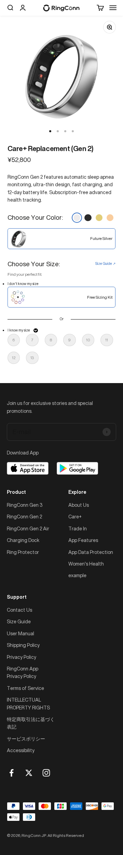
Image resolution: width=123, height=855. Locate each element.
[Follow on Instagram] (46, 772)
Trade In (77, 528)
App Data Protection (90, 552)
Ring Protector (23, 552)
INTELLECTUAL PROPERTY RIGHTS (28, 703)
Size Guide (19, 621)
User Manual (20, 633)
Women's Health (86, 563)
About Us (78, 504)
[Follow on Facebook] (11, 772)
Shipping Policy (23, 645)
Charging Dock (23, 540)
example (77, 575)
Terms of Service (25, 688)
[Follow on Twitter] (28, 772)
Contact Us (19, 609)
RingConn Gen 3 (24, 504)
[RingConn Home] (61, 8)
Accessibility (21, 750)
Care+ (75, 516)
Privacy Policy (21, 657)
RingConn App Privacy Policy (22, 672)
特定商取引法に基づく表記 (31, 723)
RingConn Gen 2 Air (28, 528)
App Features (83, 540)
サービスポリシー (26, 738)
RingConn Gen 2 (24, 516)
